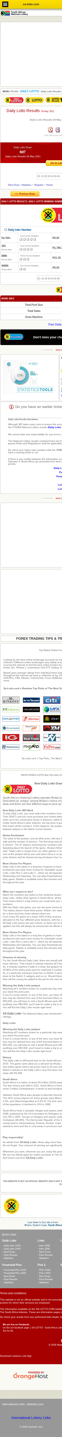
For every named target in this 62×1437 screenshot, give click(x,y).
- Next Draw (8, 1251)
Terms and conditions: (13, 1293)
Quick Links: (9, 1234)
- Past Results (9, 1255)
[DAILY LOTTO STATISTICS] (29, 377)
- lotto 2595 (44, 1248)
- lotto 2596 (44, 1245)
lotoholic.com (35, 1404)
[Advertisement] (31, 54)
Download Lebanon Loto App (16, 1355)
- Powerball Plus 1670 (14, 1269)
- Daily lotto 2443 (11, 1248)
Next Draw (13, 184)
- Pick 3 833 (44, 1273)
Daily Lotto (9, 1023)
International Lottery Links (31, 1418)
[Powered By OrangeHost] (31, 1379)
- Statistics (7, 1258)
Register (38, 184)
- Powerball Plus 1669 (14, 1273)
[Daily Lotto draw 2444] (14, 103)
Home (49, 184)
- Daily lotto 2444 (11, 1245)
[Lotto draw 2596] (34, 103)
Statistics (26, 184)
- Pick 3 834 (44, 1269)
